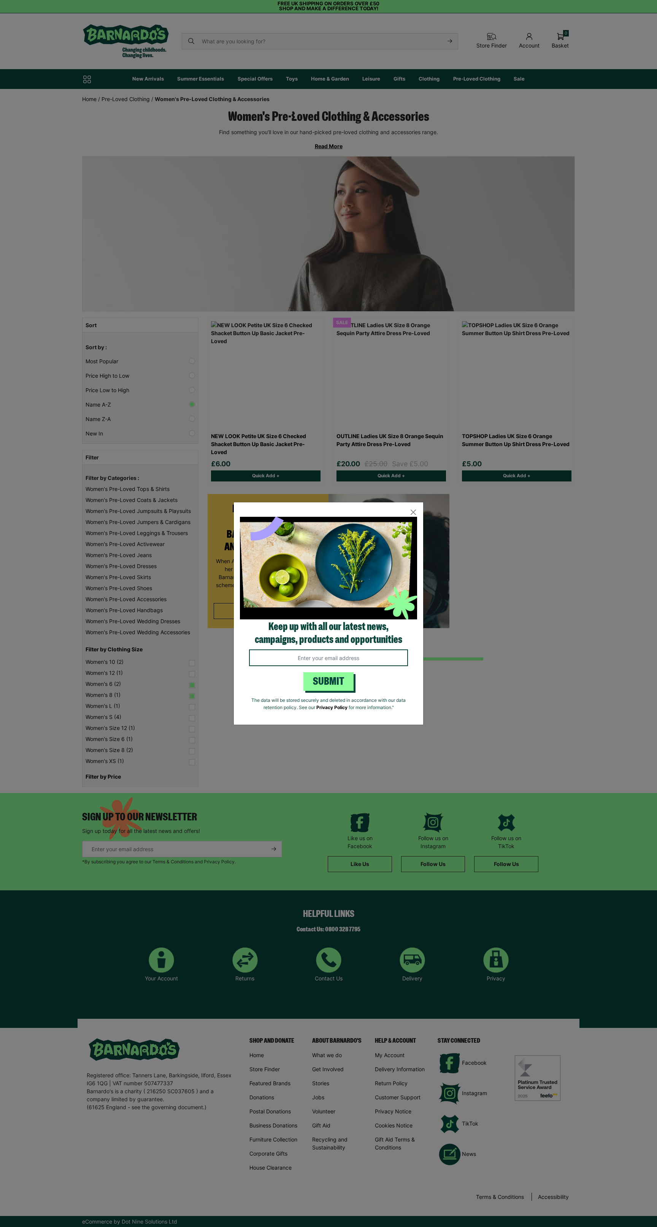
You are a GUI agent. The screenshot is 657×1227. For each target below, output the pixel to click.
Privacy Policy (332, 707)
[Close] (413, 512)
